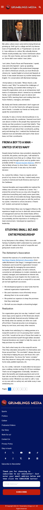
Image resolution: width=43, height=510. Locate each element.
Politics (5, 416)
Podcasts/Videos (8, 425)
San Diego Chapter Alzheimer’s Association (18, 260)
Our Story (5, 430)
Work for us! (6, 435)
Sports (4, 411)
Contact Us (6, 439)
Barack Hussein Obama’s (25, 163)
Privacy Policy (7, 444)
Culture (4, 421)
